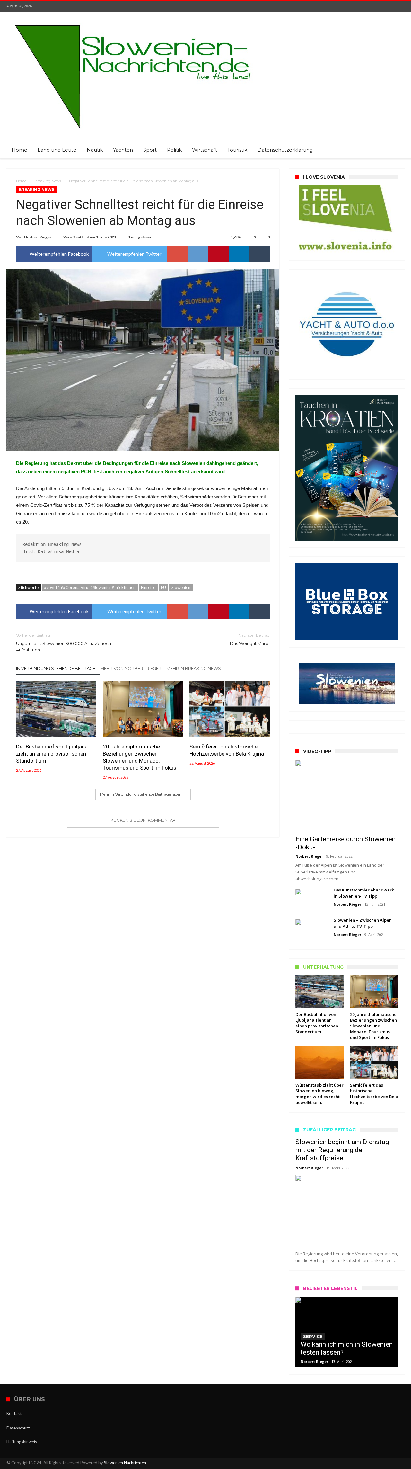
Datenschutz (18, 1427)
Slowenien (180, 587)
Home (21, 181)
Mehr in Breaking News (193, 668)
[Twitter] (364, 6)
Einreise (148, 587)
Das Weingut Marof (250, 639)
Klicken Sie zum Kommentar (143, 820)
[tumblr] (259, 254)
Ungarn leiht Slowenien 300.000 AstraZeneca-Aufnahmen (64, 642)
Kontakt (14, 1413)
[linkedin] (239, 254)
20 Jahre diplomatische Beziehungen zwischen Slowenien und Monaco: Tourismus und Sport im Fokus (139, 757)
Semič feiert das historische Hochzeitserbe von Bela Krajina (226, 750)
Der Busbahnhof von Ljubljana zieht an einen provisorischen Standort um (52, 753)
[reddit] (198, 254)
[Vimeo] (399, 6)
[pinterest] (218, 254)
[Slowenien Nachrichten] (132, 21)
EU (163, 587)
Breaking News (47, 181)
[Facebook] (352, 6)
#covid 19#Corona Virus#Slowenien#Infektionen (90, 587)
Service (313, 1336)
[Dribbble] (387, 6)
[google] (177, 254)
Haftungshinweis (21, 1441)
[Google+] (376, 6)
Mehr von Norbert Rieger (131, 668)
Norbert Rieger (37, 237)
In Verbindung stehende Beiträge (55, 668)
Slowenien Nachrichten (125, 1462)
